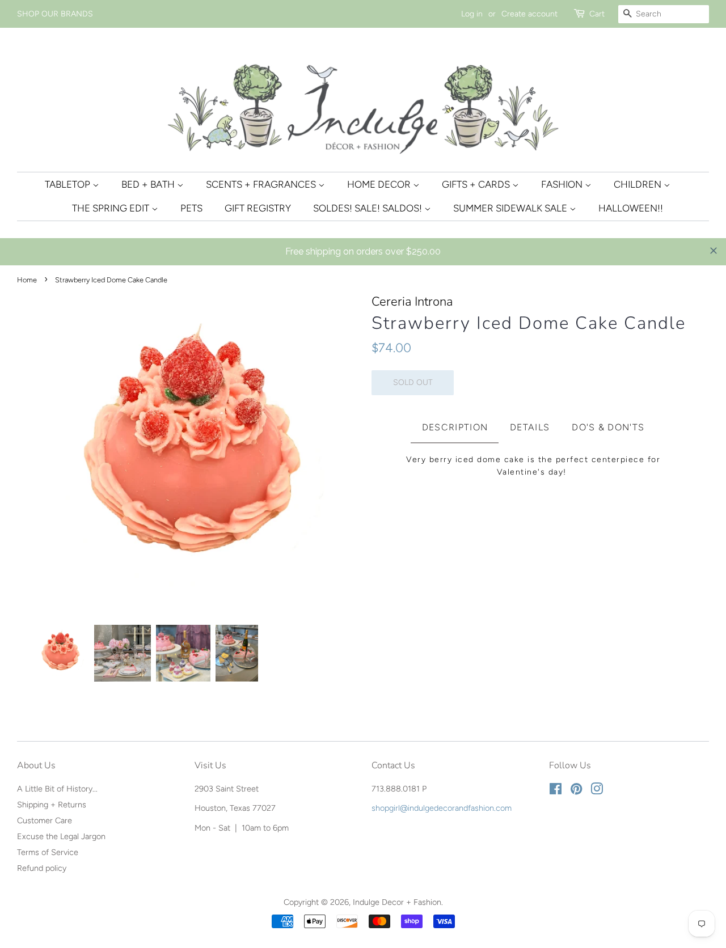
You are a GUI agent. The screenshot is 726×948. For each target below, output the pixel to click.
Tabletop (68, 184)
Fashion (563, 184)
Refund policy (41, 868)
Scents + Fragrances (262, 184)
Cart (597, 14)
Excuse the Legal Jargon (61, 836)
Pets (191, 208)
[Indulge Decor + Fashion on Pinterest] (576, 791)
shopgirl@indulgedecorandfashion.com (442, 808)
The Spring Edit (111, 208)
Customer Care (44, 820)
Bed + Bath (149, 184)
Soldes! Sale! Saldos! (368, 208)
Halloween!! (630, 208)
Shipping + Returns (51, 804)
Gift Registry (258, 208)
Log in (472, 14)
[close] (713, 250)
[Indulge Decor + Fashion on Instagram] (596, 791)
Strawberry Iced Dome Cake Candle (529, 323)
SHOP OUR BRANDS (55, 14)
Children (639, 184)
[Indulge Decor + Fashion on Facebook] (555, 791)
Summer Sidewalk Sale (511, 208)
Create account (529, 14)
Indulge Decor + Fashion (397, 902)
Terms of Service (47, 852)
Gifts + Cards (477, 184)
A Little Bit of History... (57, 789)
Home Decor (380, 184)
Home (27, 280)
